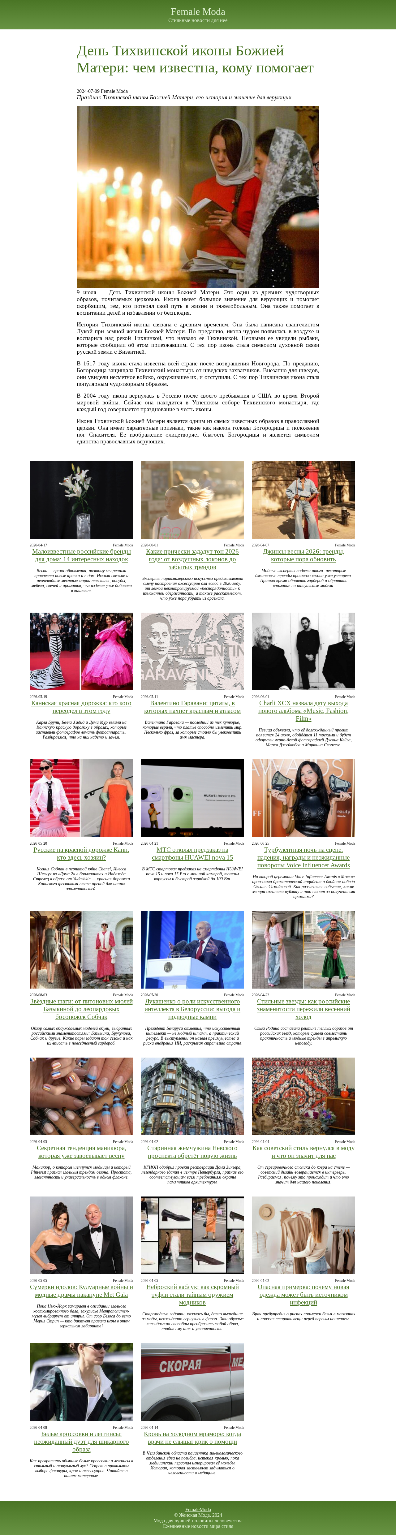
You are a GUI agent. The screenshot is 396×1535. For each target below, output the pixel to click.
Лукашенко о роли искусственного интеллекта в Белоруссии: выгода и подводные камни (192, 1009)
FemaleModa (198, 1509)
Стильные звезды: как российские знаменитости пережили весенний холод (303, 1009)
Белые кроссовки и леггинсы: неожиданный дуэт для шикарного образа (81, 1441)
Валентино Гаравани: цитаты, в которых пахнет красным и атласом (192, 706)
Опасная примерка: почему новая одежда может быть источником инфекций (303, 1294)
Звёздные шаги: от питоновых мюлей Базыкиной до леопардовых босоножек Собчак (81, 1009)
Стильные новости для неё (198, 20)
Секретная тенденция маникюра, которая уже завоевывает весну (81, 1151)
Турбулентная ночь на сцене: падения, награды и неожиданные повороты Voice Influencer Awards (303, 857)
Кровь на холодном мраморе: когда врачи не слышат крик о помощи (192, 1437)
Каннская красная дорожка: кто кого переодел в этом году (81, 706)
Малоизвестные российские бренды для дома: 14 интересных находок (81, 555)
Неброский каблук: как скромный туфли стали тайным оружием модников (192, 1294)
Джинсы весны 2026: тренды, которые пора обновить (303, 555)
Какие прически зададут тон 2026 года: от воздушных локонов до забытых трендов (192, 559)
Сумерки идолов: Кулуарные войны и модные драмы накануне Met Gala (81, 1290)
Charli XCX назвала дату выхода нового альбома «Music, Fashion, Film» (303, 710)
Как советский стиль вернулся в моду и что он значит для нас (303, 1151)
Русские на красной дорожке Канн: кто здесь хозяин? (81, 853)
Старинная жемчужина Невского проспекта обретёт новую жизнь (192, 1151)
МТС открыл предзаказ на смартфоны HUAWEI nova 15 (192, 853)
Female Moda (198, 11)
